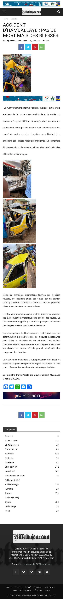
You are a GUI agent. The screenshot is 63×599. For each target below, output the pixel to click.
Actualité (9, 436)
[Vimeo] (31, 572)
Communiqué (11, 449)
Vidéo (7, 510)
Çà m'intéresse (12, 444)
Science (8, 493)
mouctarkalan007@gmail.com (37, 564)
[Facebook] (16, 572)
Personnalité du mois (15, 475)
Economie (9, 453)
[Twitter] (24, 572)
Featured (9, 458)
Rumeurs (9, 488)
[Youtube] (47, 572)
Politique (9, 480)
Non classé (10, 471)
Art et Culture (11, 440)
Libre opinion (11, 466)
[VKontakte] (39, 572)
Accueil (9, 587)
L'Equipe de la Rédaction (16, 40)
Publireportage (12, 484)
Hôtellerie (9, 462)
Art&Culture (50, 587)
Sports (8, 502)
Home (5, 19)
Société (14, 19)
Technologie (10, 506)
